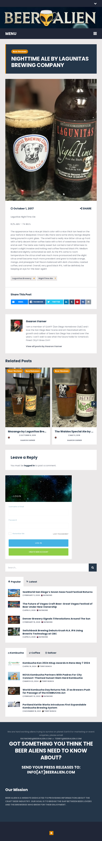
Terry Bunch (45, 666)
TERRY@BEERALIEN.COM (68, 738)
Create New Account (38, 552)
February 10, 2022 (32, 696)
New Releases (33, 371)
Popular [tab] (15, 581)
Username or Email (16, 506)
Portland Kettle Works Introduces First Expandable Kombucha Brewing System (54, 706)
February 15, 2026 (32, 622)
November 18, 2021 (32, 711)
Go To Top (51, 833)
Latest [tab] (33, 581)
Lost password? (60, 534)
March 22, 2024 (31, 681)
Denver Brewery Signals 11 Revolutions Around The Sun (56, 618)
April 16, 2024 (30, 666)
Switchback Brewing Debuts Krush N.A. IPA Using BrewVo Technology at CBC (53, 632)
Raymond (47, 595)
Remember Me (18, 533)
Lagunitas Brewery (23, 278)
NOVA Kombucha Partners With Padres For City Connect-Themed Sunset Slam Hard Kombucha (53, 676)
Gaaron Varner (36, 321)
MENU (10, 33)
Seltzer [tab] (51, 652)
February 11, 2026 (32, 595)
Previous (8, 404)
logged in (29, 465)
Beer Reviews (19, 51)
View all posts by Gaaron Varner (44, 346)
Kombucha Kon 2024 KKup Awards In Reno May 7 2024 (56, 663)
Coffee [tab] (35, 652)
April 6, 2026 (30, 610)
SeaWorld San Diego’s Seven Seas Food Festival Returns (58, 592)
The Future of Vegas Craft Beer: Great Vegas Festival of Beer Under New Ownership (57, 605)
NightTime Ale (47, 278)
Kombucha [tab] (16, 652)
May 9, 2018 (75, 435)
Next (94, 404)
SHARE (86, 208)
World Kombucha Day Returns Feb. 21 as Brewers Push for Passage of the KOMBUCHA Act (56, 691)
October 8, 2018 (28, 435)
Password (13, 520)
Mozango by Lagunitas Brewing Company (36, 431)
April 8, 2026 (30, 637)
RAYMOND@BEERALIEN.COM (36, 738)
